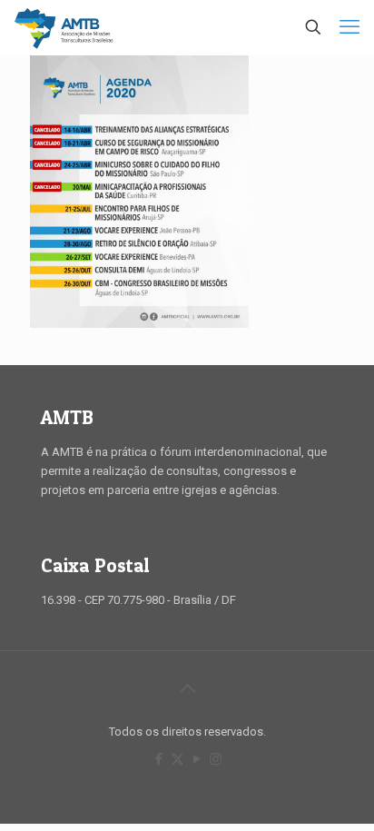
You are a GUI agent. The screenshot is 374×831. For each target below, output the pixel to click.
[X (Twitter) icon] (177, 759)
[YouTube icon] (196, 759)
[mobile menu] (349, 27)
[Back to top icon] (187, 688)
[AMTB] (64, 27)
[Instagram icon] (215, 759)
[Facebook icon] (158, 759)
